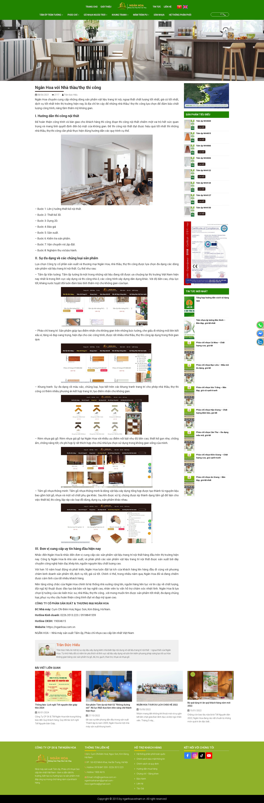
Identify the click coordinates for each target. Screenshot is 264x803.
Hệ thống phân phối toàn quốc (151, 754)
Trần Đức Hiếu (68, 645)
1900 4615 (99, 772)
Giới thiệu (106, 6)
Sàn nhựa (159, 15)
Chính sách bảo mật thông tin (151, 759)
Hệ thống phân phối (180, 15)
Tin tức (157, 6)
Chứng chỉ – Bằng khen (148, 773)
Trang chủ (91, 6)
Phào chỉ (73, 15)
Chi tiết (201, 127)
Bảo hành (141, 779)
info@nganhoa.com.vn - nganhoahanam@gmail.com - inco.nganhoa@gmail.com (101, 780)
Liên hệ (167, 6)
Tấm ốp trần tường (51, 15)
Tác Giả (140, 788)
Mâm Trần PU (140, 15)
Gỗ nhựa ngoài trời (95, 15)
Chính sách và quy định (148, 764)
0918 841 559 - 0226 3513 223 (108, 767)
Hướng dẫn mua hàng (147, 769)
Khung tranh (119, 15)
